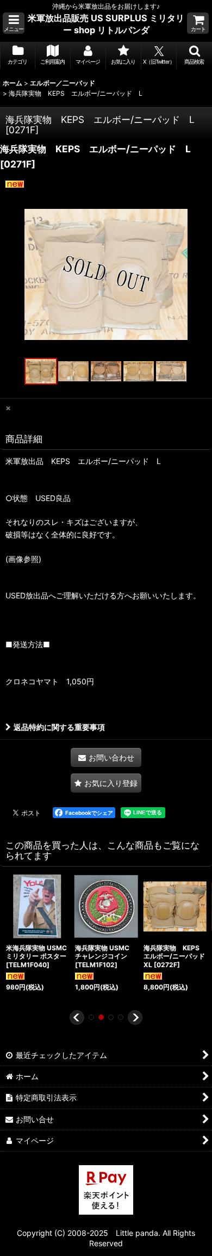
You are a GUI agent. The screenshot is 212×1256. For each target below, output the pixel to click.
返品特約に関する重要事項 (59, 727)
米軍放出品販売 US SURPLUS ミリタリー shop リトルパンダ (106, 24)
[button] (13, 23)
